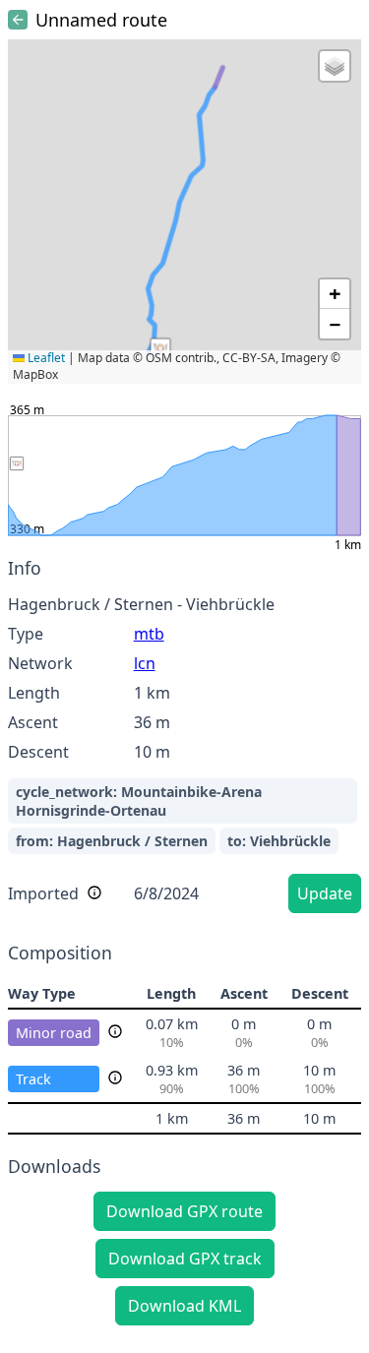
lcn (144, 663)
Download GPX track (185, 1258)
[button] (160, 348)
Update (324, 893)
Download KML (184, 1306)
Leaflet (45, 357)
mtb (149, 634)
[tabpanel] (184, 738)
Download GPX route (184, 1211)
